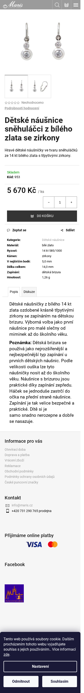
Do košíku (45, 216)
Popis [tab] (14, 292)
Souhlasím (59, 681)
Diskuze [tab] (29, 292)
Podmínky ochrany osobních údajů (30, 477)
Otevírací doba (15, 449)
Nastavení (40, 666)
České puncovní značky (21, 482)
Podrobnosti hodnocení (22, 108)
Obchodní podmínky (19, 471)
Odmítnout (21, 681)
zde (6, 654)
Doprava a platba (17, 455)
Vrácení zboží (14, 460)
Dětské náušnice (53, 240)
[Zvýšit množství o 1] (71, 202)
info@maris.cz (22, 505)
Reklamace (13, 466)
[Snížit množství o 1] (48, 202)
